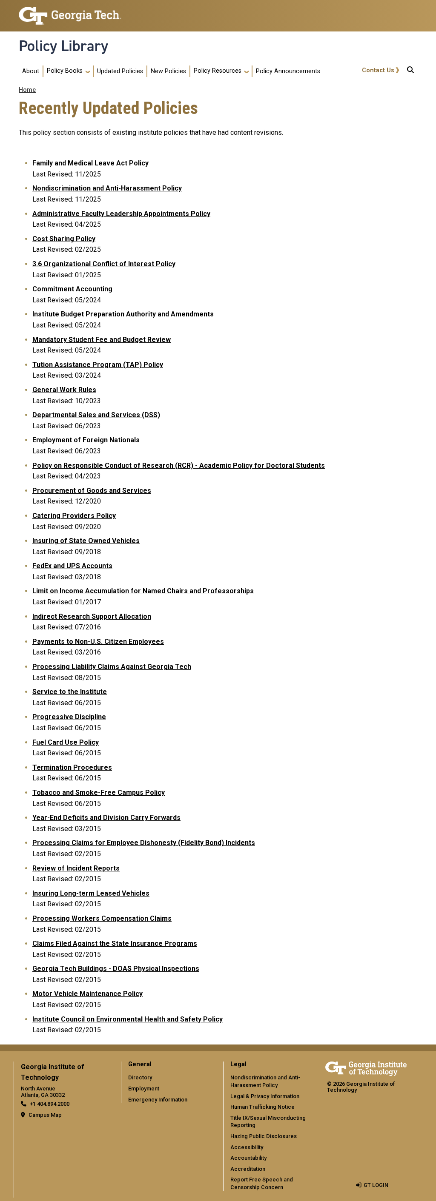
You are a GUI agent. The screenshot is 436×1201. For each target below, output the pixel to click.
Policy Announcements (288, 71)
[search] (410, 71)
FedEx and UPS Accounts (72, 566)
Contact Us (378, 70)
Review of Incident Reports (76, 868)
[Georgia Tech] (366, 1067)
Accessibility (246, 1147)
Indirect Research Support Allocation (91, 616)
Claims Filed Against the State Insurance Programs (114, 943)
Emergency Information (157, 1099)
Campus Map (45, 1115)
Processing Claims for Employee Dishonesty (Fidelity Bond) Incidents (143, 843)
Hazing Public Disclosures (263, 1136)
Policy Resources (217, 70)
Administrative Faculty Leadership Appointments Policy (121, 214)
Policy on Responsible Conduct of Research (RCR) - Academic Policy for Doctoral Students (178, 465)
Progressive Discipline (69, 717)
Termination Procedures (72, 767)
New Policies (168, 71)
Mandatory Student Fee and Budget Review (101, 340)
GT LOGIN (376, 1185)
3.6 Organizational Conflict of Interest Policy (103, 264)
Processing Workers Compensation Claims (102, 918)
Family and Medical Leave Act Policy (90, 163)
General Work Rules (64, 390)
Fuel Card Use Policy (65, 742)
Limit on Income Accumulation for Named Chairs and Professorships (143, 591)
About (30, 71)
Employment (143, 1088)
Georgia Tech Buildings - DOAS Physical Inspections (115, 969)
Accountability (248, 1158)
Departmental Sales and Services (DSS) (96, 415)
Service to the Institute (69, 692)
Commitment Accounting (72, 289)
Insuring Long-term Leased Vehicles (90, 893)
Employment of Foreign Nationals (86, 440)
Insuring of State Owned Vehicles (86, 541)
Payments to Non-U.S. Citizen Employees (98, 641)
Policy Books (65, 70)
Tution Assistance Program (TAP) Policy (97, 365)
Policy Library (63, 46)
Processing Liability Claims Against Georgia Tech (111, 667)
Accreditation (247, 1169)
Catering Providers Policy (74, 516)
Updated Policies (120, 71)
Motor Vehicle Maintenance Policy (87, 994)
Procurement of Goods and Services (91, 491)
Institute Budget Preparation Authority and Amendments (123, 314)
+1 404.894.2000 (49, 1104)
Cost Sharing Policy (63, 239)
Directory (140, 1077)
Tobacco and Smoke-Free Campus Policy (98, 792)
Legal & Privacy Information (264, 1096)
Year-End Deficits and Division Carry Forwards (106, 818)
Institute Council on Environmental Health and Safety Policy (127, 1019)
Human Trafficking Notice (262, 1107)
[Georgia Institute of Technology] (70, 12)
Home (27, 90)
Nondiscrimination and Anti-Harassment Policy (107, 188)
